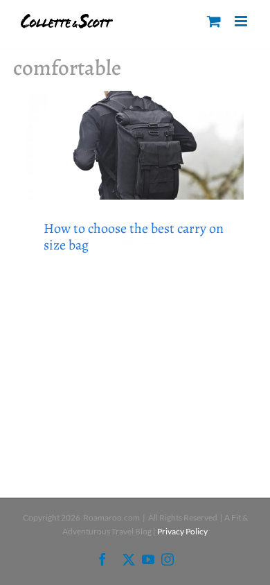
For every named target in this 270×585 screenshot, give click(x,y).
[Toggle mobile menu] (242, 21)
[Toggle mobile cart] (214, 21)
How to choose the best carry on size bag (134, 236)
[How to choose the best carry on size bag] (135, 145)
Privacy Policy (182, 531)
